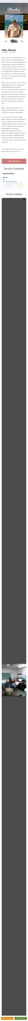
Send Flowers (19, 185)
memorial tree (19, 149)
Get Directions (8, 185)
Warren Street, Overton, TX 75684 (14, 183)
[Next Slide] (24, 680)
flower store (18, 151)
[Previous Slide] (3, 680)
